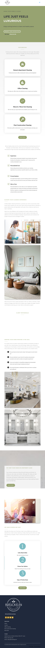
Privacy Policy (31, 646)
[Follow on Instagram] (12, 617)
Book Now (22, 137)
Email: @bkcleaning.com (10, 639)
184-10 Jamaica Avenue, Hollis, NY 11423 (16, 636)
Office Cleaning (7, 626)
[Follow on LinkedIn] (10, 617)
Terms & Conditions (37, 646)
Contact (6, 625)
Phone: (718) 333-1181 (8, 637)
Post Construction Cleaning (10, 628)
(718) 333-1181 (12, 34)
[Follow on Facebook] (6, 617)
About (5, 623)
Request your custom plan (12, 31)
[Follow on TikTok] (8, 617)
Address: (6, 636)
